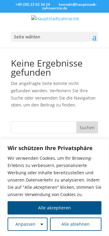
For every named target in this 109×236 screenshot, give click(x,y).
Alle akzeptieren (54, 208)
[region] (54, 187)
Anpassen (25, 224)
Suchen (87, 127)
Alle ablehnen (75, 224)
